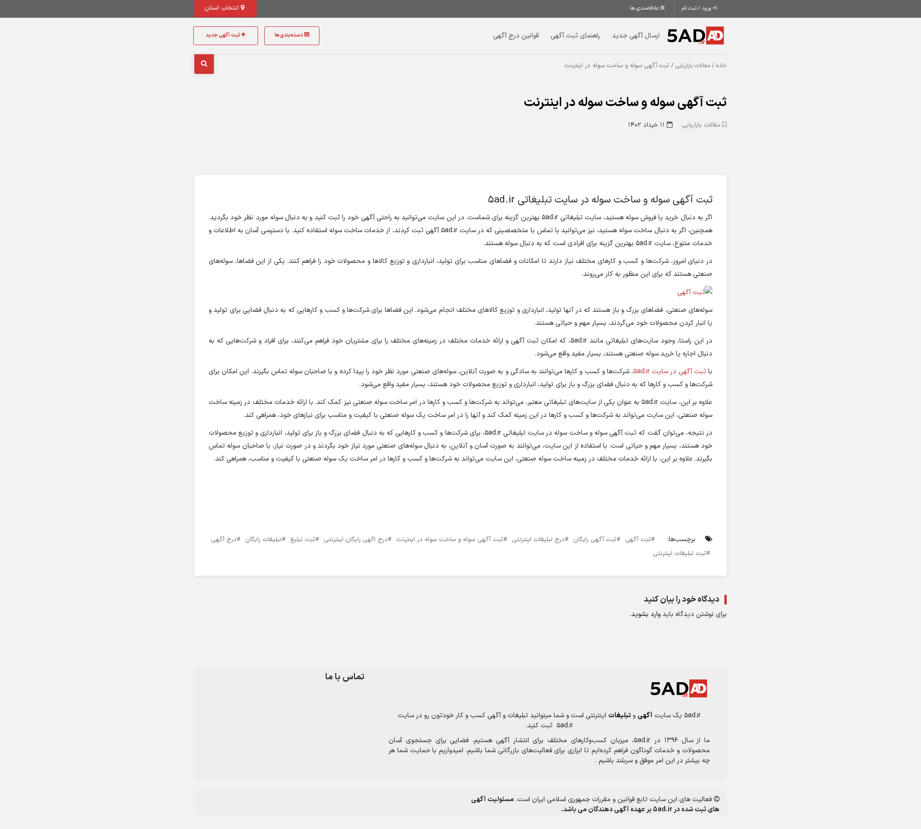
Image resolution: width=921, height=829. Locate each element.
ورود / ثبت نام (697, 8)
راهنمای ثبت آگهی (575, 36)
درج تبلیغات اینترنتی (538, 540)
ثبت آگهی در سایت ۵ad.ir (669, 372)
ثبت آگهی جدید (223, 35)
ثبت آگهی (638, 540)
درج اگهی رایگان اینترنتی (356, 540)
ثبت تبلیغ (302, 540)
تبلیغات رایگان (263, 540)
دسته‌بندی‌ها (289, 35)
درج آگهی (223, 540)
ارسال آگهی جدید (636, 36)
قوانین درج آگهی (516, 36)
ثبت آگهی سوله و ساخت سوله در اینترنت (625, 103)
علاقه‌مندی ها (645, 8)
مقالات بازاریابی (692, 65)
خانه (721, 65)
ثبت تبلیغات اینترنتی (679, 553)
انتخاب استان (222, 8)
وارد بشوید (646, 614)
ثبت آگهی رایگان (594, 540)
